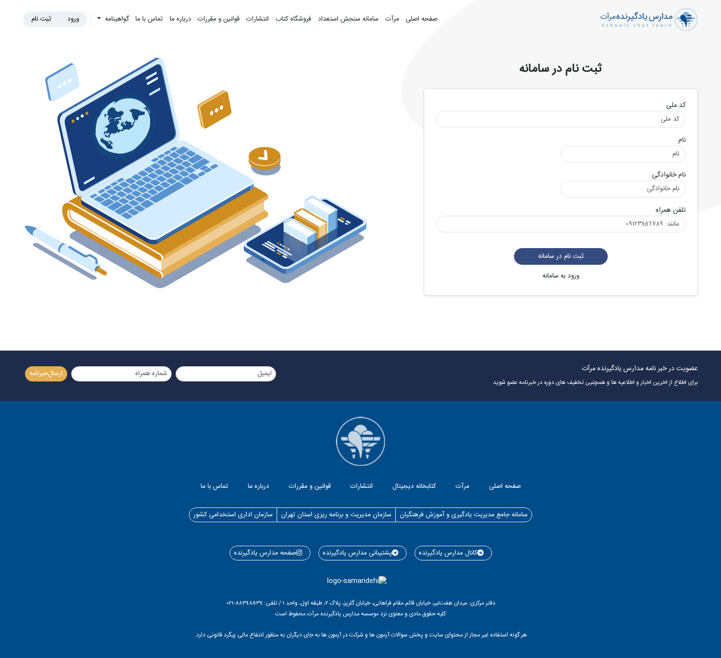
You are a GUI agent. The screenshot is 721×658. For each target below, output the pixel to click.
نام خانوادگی (669, 175)
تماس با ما (149, 19)
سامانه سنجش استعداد (348, 19)
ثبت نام (41, 19)
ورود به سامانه (560, 276)
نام (682, 140)
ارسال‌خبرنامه (46, 373)
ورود (73, 19)
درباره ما (180, 19)
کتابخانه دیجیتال (414, 486)
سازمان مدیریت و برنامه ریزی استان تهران (336, 514)
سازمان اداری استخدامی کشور (233, 514)
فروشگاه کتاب (293, 19)
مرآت (392, 19)
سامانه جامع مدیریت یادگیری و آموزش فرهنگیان (464, 514)
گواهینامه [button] (116, 19)
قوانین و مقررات (218, 19)
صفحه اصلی (422, 19)
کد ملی (676, 106)
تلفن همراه (671, 210)
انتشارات (257, 19)
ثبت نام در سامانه (561, 256)
